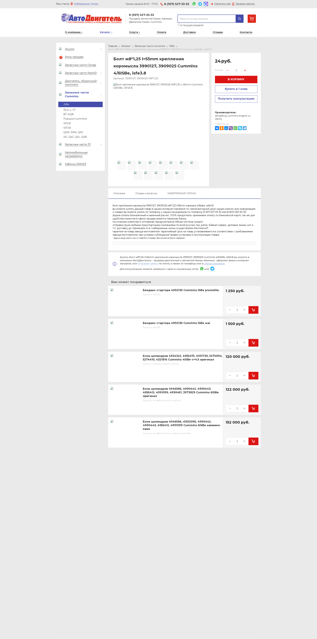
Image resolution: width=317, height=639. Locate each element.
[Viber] (231, 128)
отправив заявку (148, 263)
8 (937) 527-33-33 (176, 4)
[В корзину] (253, 310)
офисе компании (214, 263)
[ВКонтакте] (217, 128)
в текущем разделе (192, 25)
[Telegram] (245, 128)
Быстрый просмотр (127, 311)
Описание (119, 193)
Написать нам (222, 4)
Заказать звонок (245, 4)
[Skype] (240, 128)
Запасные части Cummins (149, 46)
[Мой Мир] (226, 128)
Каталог (125, 46)
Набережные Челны (86, 4)
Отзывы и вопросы (146, 193)
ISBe (172, 46)
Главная (112, 46)
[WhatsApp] (235, 128)
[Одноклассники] (222, 128)
